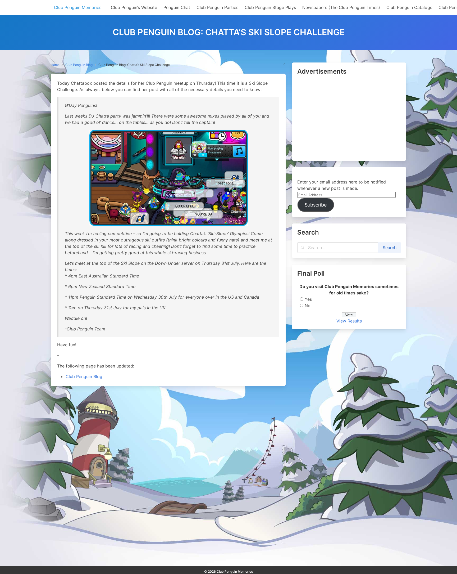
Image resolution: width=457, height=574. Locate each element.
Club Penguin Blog (79, 65)
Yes (308, 299)
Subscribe (316, 205)
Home (55, 65)
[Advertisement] (349, 118)
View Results (349, 321)
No (307, 305)
